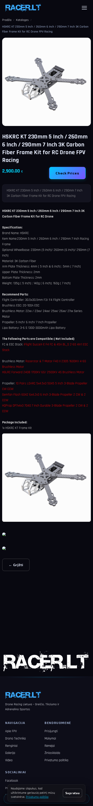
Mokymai (50, 738)
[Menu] (84, 7)
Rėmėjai (50, 746)
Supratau (72, 793)
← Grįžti (16, 565)
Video (9, 760)
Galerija (10, 753)
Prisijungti (51, 731)
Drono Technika (15, 738)
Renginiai (11, 746)
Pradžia (6, 20)
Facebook (11, 781)
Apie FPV (11, 731)
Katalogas (22, 20)
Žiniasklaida (52, 753)
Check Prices (67, 173)
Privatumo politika (56, 760)
